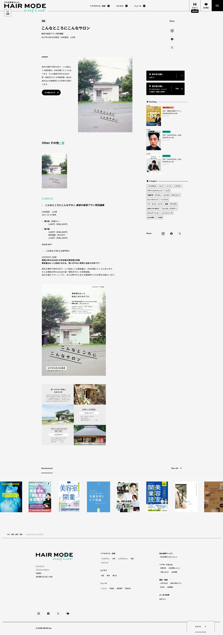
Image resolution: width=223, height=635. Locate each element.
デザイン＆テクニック (154, 190)
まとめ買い (151, 217)
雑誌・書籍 (14, 534)
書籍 (21, 534)
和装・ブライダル (171, 204)
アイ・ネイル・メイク (154, 204)
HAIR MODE (166, 132)
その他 (160, 217)
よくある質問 (164, 595)
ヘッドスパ (164, 199)
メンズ (167, 190)
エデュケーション (153, 213)
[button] (165, 76)
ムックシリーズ (167, 213)
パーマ (169, 186)
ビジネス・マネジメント (172, 195)
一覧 (61, 143)
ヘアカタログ (151, 186)
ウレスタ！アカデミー (169, 208)
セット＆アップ (152, 199)
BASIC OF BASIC (153, 208)
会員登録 (195, 11)
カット (161, 186)
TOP (8, 534)
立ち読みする (47, 198)
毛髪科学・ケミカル (154, 195)
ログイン (162, 599)
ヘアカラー (177, 186)
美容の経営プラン (168, 107)
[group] (39, 497)
